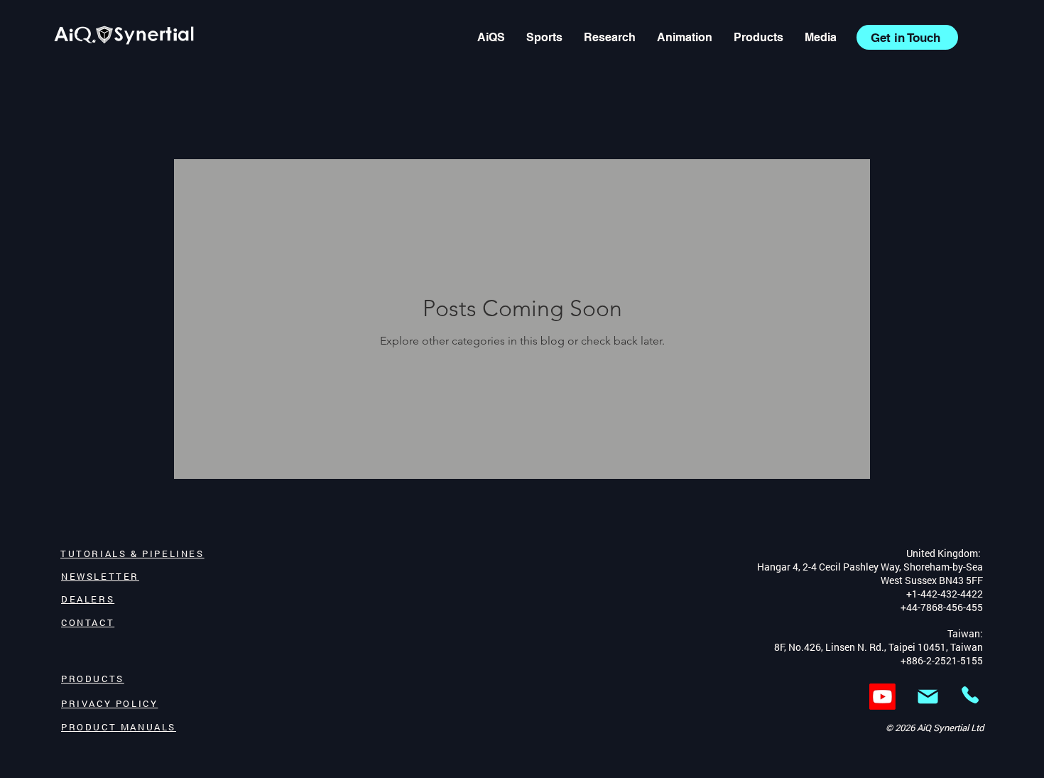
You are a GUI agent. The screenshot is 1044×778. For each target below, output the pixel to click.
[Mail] (927, 696)
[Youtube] (882, 697)
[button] (820, 37)
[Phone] (970, 694)
